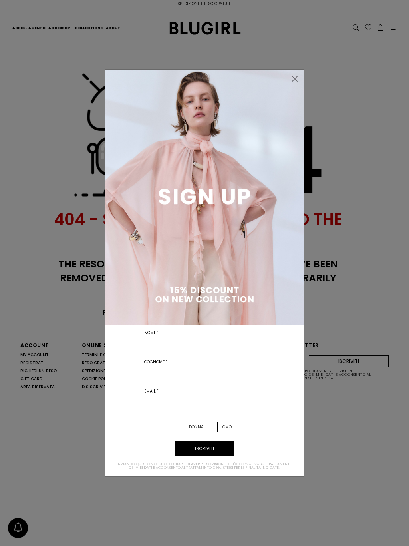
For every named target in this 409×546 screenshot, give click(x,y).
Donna (196, 427)
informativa (247, 464)
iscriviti (204, 448)
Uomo (226, 427)
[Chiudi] (295, 79)
